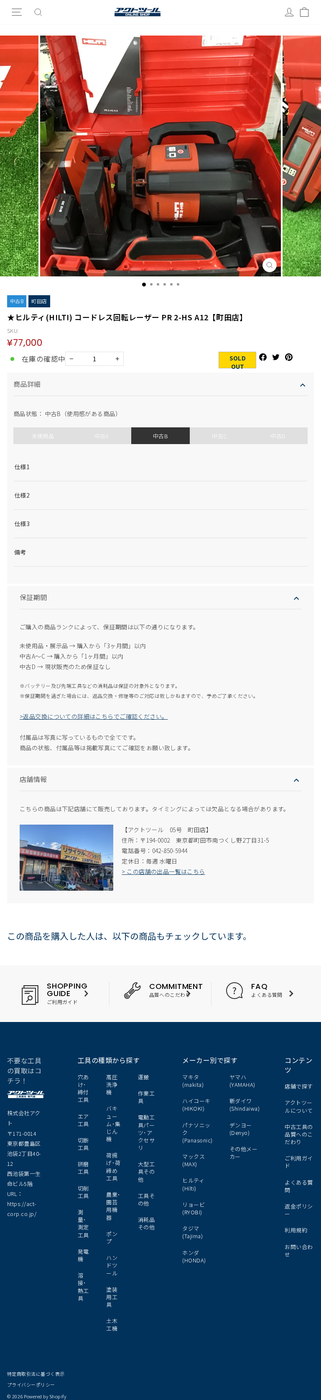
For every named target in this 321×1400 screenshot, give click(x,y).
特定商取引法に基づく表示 (36, 1373)
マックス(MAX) (193, 1160)
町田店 (39, 300)
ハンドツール (111, 1265)
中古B (16, 300)
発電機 (83, 1255)
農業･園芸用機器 (113, 1206)
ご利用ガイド (299, 1162)
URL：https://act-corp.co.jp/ (21, 1204)
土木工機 (111, 1324)
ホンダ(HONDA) (194, 1256)
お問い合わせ (299, 1250)
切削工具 (83, 1192)
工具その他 (146, 1199)
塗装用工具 (111, 1296)
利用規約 (296, 1230)
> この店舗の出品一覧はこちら (163, 871)
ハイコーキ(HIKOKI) (196, 1104)
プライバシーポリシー (31, 1384)
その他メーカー (243, 1152)
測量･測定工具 (83, 1223)
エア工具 (83, 1120)
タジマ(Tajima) (192, 1232)
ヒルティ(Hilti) (193, 1184)
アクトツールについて (299, 1106)
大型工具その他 (146, 1171)
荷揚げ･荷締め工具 (113, 1166)
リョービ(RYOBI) (193, 1208)
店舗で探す (299, 1086)
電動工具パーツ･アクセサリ (146, 1132)
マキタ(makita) (193, 1080)
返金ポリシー (299, 1210)
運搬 (143, 1077)
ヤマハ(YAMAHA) (242, 1080)
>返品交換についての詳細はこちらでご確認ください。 (94, 716)
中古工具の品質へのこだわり (299, 1134)
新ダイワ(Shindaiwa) (244, 1104)
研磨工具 (83, 1167)
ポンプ (111, 1237)
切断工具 (83, 1144)
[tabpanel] (160, 507)
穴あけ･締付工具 (83, 1088)
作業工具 (146, 1097)
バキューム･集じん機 (113, 1123)
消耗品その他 (146, 1223)
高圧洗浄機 (111, 1084)
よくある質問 (299, 1186)
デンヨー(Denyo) (240, 1129)
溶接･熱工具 (83, 1286)
